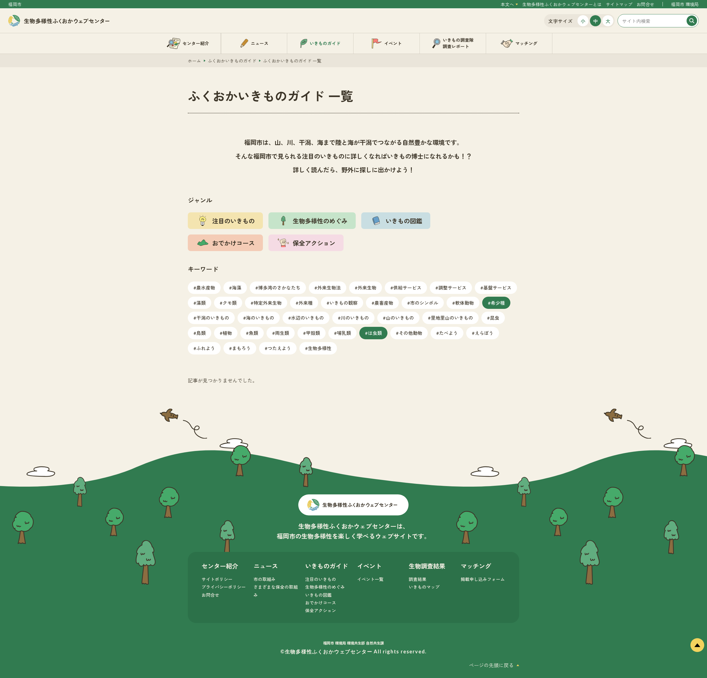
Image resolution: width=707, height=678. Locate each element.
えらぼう (484, 332)
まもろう (241, 348)
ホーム (194, 60)
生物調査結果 (427, 565)
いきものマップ (424, 587)
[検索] (692, 20)
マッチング (476, 565)
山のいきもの (400, 317)
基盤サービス (497, 287)
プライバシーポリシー (224, 587)
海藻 (236, 287)
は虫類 (375, 332)
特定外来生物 (268, 302)
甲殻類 (313, 332)
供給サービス (407, 287)
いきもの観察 (343, 302)
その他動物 (410, 332)
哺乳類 (344, 332)
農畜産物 (383, 302)
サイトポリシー (217, 579)
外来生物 (367, 287)
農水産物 (205, 287)
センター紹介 (220, 565)
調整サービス (452, 287)
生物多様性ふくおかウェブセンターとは (562, 4)
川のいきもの (355, 317)
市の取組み (265, 579)
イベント (369, 565)
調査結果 (417, 579)
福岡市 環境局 (685, 4)
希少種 (498, 302)
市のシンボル (424, 302)
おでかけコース (320, 602)
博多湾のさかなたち (279, 287)
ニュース (266, 565)
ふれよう (205, 348)
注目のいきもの (320, 579)
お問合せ (645, 4)
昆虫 (494, 317)
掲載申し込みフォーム (483, 579)
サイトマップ (619, 4)
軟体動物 (464, 302)
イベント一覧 (370, 579)
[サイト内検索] (658, 20)
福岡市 (15, 4)
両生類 (282, 332)
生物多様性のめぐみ (325, 587)
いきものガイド (326, 565)
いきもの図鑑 (318, 595)
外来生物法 (329, 287)
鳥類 (201, 332)
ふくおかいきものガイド (232, 60)
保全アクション (320, 610)
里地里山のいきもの (452, 317)
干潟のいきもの (212, 317)
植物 (227, 332)
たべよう (448, 332)
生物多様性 (319, 348)
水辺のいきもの (307, 317)
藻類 (201, 302)
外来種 (306, 302)
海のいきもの (260, 317)
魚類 (253, 332)
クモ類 (230, 302)
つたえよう (279, 348)
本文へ (507, 4)
